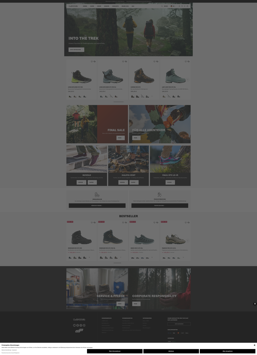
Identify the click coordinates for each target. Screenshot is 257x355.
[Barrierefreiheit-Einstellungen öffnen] (255, 303)
